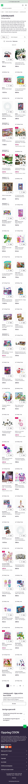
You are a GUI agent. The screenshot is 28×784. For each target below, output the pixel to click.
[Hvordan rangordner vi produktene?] (4, 41)
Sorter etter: (9, 41)
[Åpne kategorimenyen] (25, 5)
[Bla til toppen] (24, 216)
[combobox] (14, 8)
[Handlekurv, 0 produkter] (22, 5)
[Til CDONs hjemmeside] (2, 5)
